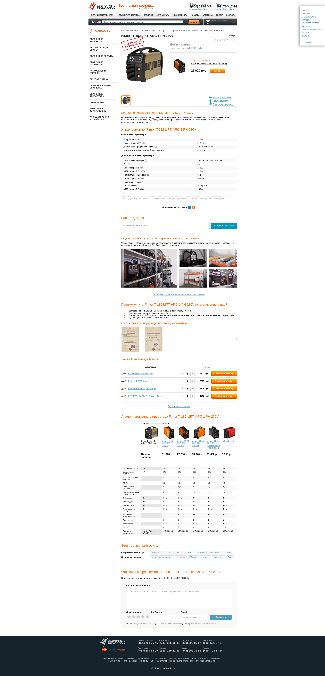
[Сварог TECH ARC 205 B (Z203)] (169, 438)
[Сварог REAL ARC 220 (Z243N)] (199, 438)
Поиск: (96, 21)
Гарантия (148, 15)
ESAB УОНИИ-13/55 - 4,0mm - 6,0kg (145, 396)
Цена (305, 10)
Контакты (230, 15)
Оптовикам (207, 15)
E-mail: (184, 612)
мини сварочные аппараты (162, 557)
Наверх (308, 42)
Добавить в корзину (224, 374)
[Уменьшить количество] (182, 374)
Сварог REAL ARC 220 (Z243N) (198, 443)
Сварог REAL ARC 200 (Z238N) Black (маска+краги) (213, 444)
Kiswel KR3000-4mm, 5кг (139, 381)
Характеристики (309, 16)
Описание (306, 13)
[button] (126, 100)
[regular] (138, 617)
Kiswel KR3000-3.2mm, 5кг (140, 374)
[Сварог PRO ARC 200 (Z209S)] (184, 438)
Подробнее (217, 71)
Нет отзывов (231, 40)
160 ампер (188, 552)
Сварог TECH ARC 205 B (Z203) (168, 443)
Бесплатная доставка (129, 15)
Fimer (177, 552)
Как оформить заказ (178, 661)
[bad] (129, 617)
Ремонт (219, 15)
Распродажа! (103, 31)
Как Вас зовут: (158, 612)
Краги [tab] (207, 367)
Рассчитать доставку (310, 23)
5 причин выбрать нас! (102, 15)
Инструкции (307, 20)
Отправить (221, 617)
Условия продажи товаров (202, 661)
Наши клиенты (180, 15)
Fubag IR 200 (228, 441)
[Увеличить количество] (192, 374)
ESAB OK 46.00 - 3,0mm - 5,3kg (142, 389)
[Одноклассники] (193, 207)
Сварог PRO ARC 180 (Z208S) (209, 63)
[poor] (134, 617)
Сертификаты (162, 15)
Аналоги (305, 32)
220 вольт (227, 552)
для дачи (155, 552)
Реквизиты (215, 658)
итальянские (214, 552)
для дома (167, 552)
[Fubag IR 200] (229, 438)
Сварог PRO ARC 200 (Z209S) (183, 443)
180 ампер (201, 552)
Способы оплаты (159, 661)
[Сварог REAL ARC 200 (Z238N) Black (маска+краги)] (214, 438)
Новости (195, 15)
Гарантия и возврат (117, 661)
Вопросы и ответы (199, 658)
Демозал (306, 26)
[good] (143, 617)
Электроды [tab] (150, 367)
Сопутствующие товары (312, 29)
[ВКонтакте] (189, 207)
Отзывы (305, 35)
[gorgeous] (147, 617)
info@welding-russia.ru (162, 668)
